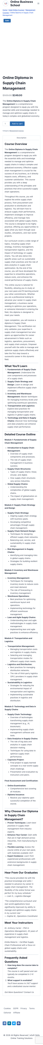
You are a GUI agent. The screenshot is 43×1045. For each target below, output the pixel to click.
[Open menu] (38, 3)
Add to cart (17, 123)
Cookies (7, 1008)
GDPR (15, 1008)
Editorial (7, 1013)
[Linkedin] (4, 1023)
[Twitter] (14, 1023)
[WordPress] (9, 1023)
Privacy (24, 1008)
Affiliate (16, 1013)
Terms (32, 1008)
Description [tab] (21, 138)
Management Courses (16, 131)
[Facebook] (19, 1023)
